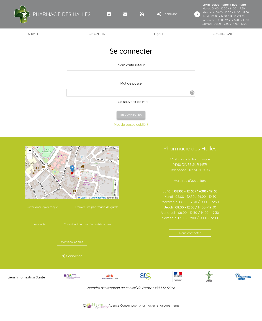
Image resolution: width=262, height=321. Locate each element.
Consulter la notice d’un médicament (88, 224)
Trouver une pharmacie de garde (96, 207)
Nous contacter (190, 233)
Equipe (158, 34)
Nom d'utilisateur (131, 65)
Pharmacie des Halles (62, 14)
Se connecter (131, 114)
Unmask (192, 92)
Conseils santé (223, 34)
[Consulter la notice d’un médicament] (142, 14)
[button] (72, 169)
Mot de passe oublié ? (131, 124)
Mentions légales (72, 242)
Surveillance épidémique (42, 207)
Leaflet (83, 197)
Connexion (170, 14)
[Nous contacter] (125, 14)
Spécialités (97, 34)
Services (34, 34)
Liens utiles (40, 224)
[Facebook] (109, 14)
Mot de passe (131, 83)
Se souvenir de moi (132, 101)
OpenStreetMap (98, 197)
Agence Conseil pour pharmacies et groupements (143, 305)
